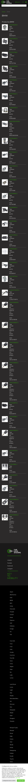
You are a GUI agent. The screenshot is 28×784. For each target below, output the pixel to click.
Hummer (12, 655)
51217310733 (13, 450)
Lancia (11, 678)
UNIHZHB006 (13, 342)
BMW (11, 600)
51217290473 (13, 166)
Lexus (11, 687)
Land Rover (13, 684)
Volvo (11, 761)
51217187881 (13, 416)
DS (10, 631)
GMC (11, 649)
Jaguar (11, 666)
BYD (11, 603)
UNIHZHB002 (13, 515)
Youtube (9, 563)
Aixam (11, 592)
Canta (11, 606)
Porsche (12, 721)
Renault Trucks (14, 727)
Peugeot (12, 718)
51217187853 (13, 193)
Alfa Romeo (13, 594)
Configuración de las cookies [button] (9, 780)
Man (11, 693)
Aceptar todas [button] (21, 780)
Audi (11, 597)
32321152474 (13, 24)
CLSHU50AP (13, 475)
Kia (10, 672)
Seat (11, 742)
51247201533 (13, 38)
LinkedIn (9, 560)
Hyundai (12, 658)
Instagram (10, 568)
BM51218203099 (14, 121)
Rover (11, 733)
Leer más (17, 777)
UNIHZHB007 (13, 322)
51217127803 (13, 235)
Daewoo (12, 620)
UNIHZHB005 (13, 362)
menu (26, 2)
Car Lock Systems (6, 1)
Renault (12, 730)
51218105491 (12, 249)
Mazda (11, 695)
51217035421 (13, 94)
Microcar (12, 704)
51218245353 (13, 107)
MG (11, 701)
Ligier (11, 690)
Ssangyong (13, 750)
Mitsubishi (12, 710)
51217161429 (12, 80)
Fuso (11, 646)
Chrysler (12, 611)
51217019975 (13, 485)
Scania (11, 739)
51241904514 (13, 207)
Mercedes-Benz (14, 698)
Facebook (10, 566)
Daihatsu (12, 626)
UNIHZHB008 (13, 302)
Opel (11, 715)
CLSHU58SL (12, 464)
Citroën (12, 614)
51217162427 (13, 152)
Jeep (11, 669)
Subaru (12, 753)
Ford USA (12, 641)
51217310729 (13, 276)
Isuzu (11, 661)
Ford (11, 643)
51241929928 (13, 66)
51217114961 (12, 180)
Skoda (11, 744)
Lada (11, 675)
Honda (11, 652)
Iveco (11, 663)
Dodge (12, 629)
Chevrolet (12, 609)
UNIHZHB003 (13, 499)
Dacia (11, 617)
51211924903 (13, 138)
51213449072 (13, 403)
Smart (11, 747)
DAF (11, 623)
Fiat (11, 634)
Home (3, 11)
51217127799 (13, 52)
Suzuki (11, 756)
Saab (11, 736)
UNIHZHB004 (13, 382)
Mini (11, 707)
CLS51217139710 (14, 290)
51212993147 (13, 262)
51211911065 (12, 221)
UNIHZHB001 (13, 430)
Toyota (12, 759)
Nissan (11, 712)
